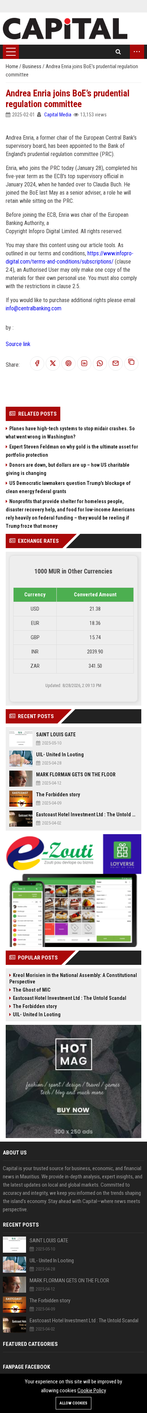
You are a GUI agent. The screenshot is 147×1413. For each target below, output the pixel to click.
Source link (18, 344)
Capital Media (57, 114)
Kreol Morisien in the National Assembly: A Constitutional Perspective (73, 978)
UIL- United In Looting (60, 754)
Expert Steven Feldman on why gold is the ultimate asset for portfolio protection (72, 451)
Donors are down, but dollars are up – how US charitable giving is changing (68, 469)
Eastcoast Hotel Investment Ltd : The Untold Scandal (87, 814)
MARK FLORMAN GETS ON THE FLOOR (76, 774)
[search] (118, 52)
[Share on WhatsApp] (99, 364)
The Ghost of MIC (31, 990)
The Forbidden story (58, 794)
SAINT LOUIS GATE (56, 734)
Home (12, 66)
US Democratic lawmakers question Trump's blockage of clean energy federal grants (68, 487)
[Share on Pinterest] (68, 364)
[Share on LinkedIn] (84, 364)
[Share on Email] (115, 364)
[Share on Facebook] (37, 364)
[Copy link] (131, 363)
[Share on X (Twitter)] (52, 364)
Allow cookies (73, 1403)
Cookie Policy (91, 1390)
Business (32, 66)
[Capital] (65, 28)
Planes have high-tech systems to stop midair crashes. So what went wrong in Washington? (70, 433)
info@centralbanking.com (33, 308)
